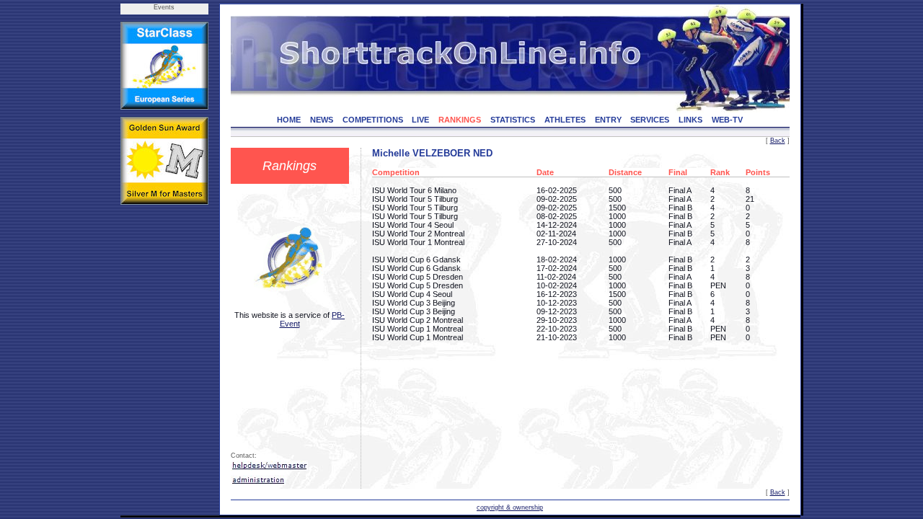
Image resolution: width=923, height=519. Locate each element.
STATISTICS (512, 119)
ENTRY (608, 119)
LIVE (420, 119)
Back (777, 140)
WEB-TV (727, 119)
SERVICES (649, 119)
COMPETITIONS (373, 119)
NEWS (321, 119)
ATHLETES (565, 119)
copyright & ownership (510, 507)
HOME (289, 119)
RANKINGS (459, 119)
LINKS (690, 119)
